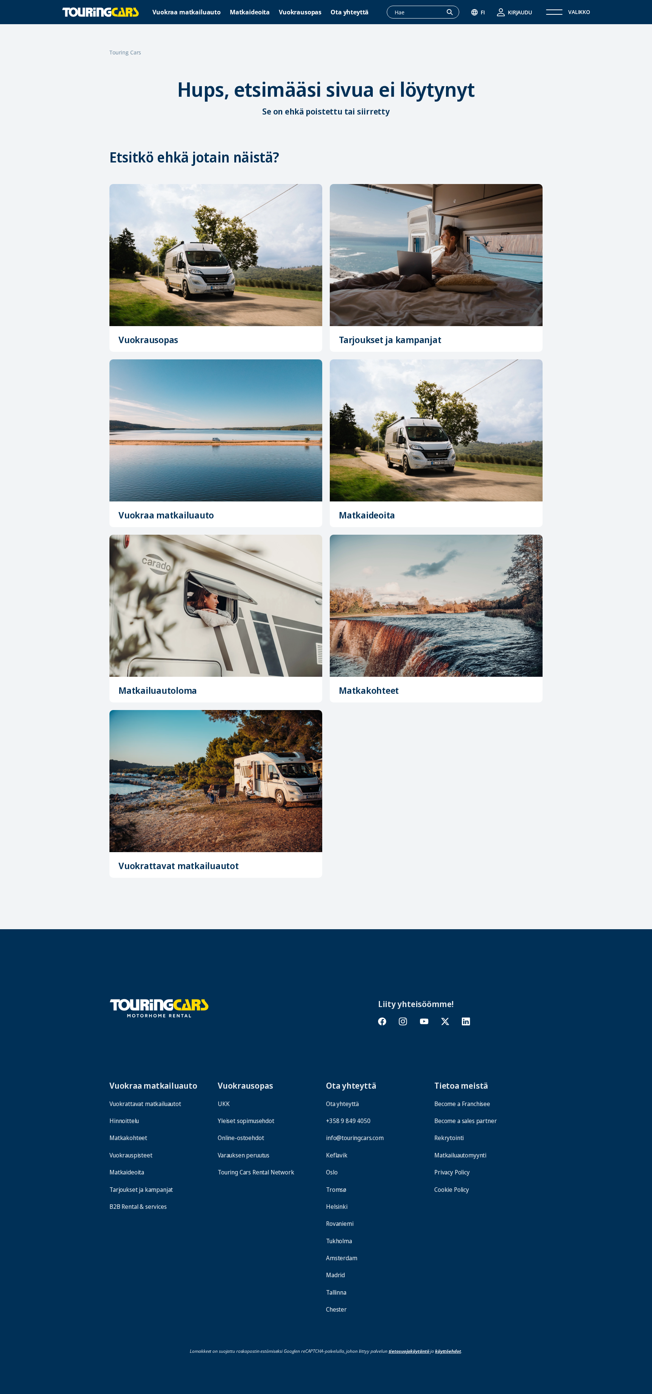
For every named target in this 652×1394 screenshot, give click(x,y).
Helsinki (337, 1206)
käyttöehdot (448, 1351)
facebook (382, 1021)
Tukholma (339, 1241)
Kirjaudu (520, 12)
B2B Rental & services (138, 1206)
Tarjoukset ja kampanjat (390, 339)
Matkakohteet (369, 690)
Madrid (335, 1275)
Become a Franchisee (462, 1104)
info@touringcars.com (355, 1138)
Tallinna (336, 1292)
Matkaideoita (250, 12)
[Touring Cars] (159, 1007)
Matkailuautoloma (157, 690)
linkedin (465, 1021)
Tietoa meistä (461, 1085)
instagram (403, 1021)
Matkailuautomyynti (460, 1155)
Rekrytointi (449, 1138)
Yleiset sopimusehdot (246, 1121)
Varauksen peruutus (243, 1155)
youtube (424, 1021)
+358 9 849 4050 (348, 1121)
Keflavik (337, 1155)
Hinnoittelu (124, 1121)
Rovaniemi (340, 1223)
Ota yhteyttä (350, 12)
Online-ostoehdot (241, 1138)
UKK (224, 1104)
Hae (454, 13)
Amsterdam (341, 1258)
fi (483, 12)
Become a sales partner (465, 1121)
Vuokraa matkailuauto (186, 12)
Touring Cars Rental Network (256, 1172)
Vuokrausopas (300, 12)
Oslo (331, 1172)
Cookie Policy (451, 1189)
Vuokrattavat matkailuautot (178, 865)
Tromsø (336, 1189)
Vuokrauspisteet (130, 1155)
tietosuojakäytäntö (409, 1351)
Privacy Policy (452, 1172)
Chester (336, 1309)
